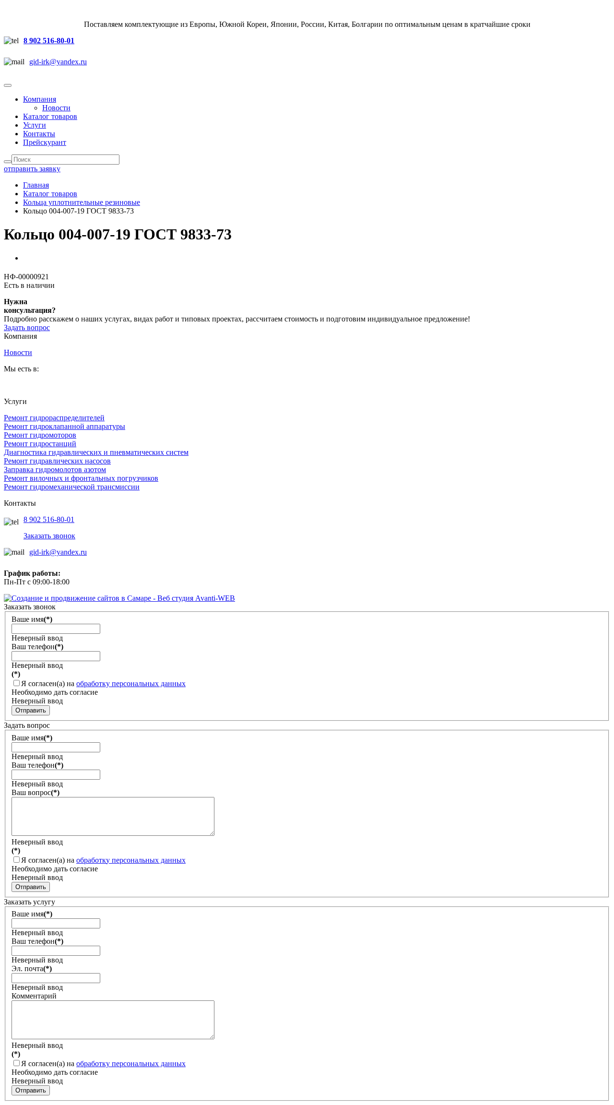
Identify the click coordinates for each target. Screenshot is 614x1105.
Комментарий (34, 996)
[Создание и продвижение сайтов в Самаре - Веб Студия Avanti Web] (119, 598)
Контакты (39, 134)
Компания (39, 99)
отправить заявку (32, 169)
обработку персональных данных (131, 683)
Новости (56, 108)
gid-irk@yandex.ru (58, 62)
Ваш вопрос (35, 792)
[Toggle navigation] (8, 85)
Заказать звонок (49, 536)
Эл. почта (32, 968)
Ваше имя (32, 619)
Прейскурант (44, 142)
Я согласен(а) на (103, 683)
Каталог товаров (50, 116)
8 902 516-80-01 (49, 40)
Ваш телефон (37, 646)
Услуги (34, 125)
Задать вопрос (27, 327)
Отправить (30, 710)
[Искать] (8, 161)
